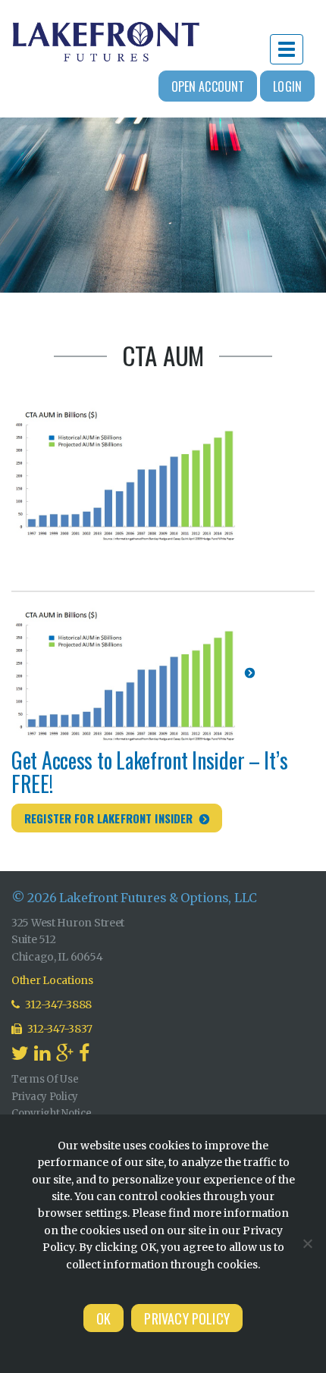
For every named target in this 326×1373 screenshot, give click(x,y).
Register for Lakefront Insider (108, 818)
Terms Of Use (45, 1079)
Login (287, 86)
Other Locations (52, 980)
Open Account (208, 86)
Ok (103, 1318)
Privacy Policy (44, 1096)
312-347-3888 (58, 1004)
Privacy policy (187, 1318)
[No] (307, 1243)
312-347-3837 (59, 1029)
